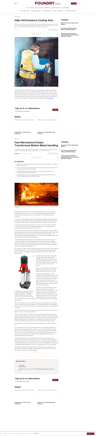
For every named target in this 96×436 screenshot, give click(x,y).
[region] (48, 433)
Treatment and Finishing (70, 10)
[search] (17, 3)
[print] (57, 33)
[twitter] (36, 33)
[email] (40, 33)
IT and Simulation (47, 10)
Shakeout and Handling (57, 10)
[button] (15, 3)
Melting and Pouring (24, 10)
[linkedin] (34, 33)
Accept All (90, 433)
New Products (18, 16)
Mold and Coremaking (36, 10)
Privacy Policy (36, 433)
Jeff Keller (17, 153)
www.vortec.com (50, 98)
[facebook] (32, 33)
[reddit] (38, 33)
